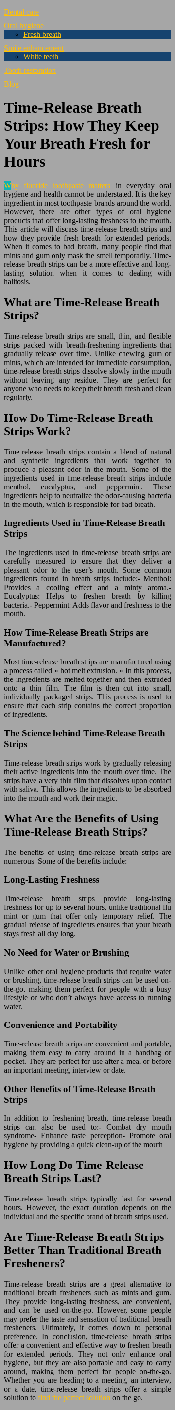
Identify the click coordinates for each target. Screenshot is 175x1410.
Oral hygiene (24, 25)
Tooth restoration (30, 70)
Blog (11, 84)
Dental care (21, 12)
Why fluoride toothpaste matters (57, 185)
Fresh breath (42, 34)
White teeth (40, 56)
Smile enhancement (34, 48)
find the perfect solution (74, 1397)
